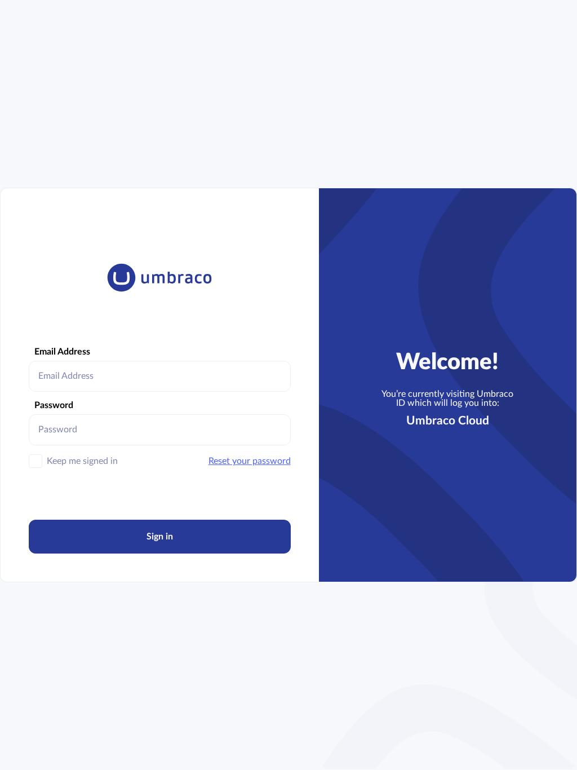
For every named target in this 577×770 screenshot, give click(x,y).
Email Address (62, 351)
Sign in (160, 536)
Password (53, 405)
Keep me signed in (82, 461)
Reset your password (249, 461)
